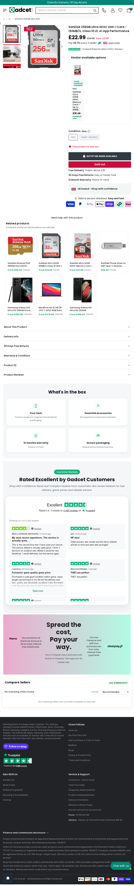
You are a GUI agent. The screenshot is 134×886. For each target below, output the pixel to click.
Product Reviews (14, 374)
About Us (72, 730)
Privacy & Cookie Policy (79, 755)
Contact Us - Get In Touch (81, 780)
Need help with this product (67, 217)
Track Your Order (76, 785)
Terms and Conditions (79, 760)
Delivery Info (11, 336)
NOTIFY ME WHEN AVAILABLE (102, 156)
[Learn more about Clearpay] (99, 42)
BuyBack (72, 745)
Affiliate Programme (13, 790)
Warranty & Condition (17, 355)
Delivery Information (78, 800)
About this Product (15, 327)
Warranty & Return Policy (80, 805)
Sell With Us (8, 780)
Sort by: (95, 691)
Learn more (114, 43)
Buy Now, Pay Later (77, 735)
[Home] (4, 19)
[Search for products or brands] (95, 10)
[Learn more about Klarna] (105, 42)
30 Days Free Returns (16, 346)
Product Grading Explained (81, 795)
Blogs (71, 750)
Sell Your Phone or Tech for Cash (84, 740)
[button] (62, 46)
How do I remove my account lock (84, 810)
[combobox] (64, 10)
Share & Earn (9, 785)
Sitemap (7, 800)
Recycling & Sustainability (15, 795)
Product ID (10, 365)
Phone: (71, 815)
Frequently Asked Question (81, 790)
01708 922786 (82, 815)
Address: (72, 820)
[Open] (8, 878)
